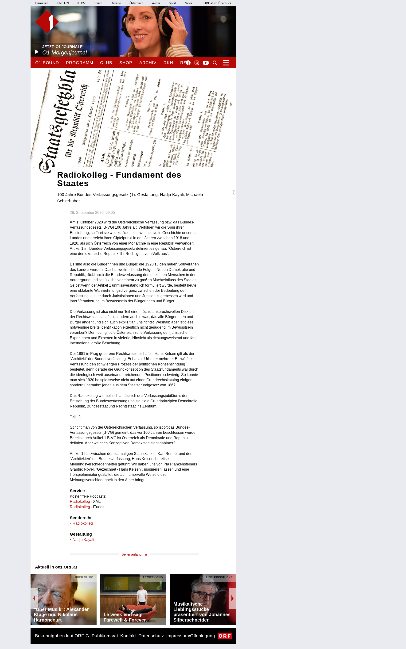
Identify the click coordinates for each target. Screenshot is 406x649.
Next (232, 598)
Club (106, 62)
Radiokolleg (80, 501)
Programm (79, 62)
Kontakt (128, 635)
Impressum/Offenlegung (190, 635)
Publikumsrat (105, 635)
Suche (215, 63)
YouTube (206, 63)
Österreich (136, 3)
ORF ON (63, 3)
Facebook (188, 62)
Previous (34, 598)
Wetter (156, 3)
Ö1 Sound (47, 62)
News (188, 3)
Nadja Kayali (83, 540)
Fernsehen (41, 3)
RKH (168, 62)
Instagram (197, 63)
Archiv (147, 62)
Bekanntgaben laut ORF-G (62, 635)
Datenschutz (151, 635)
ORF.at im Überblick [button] (217, 3)
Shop (125, 62)
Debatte (116, 3)
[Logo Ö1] (47, 21)
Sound (98, 3)
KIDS (81, 3)
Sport (172, 3)
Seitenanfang (131, 554)
